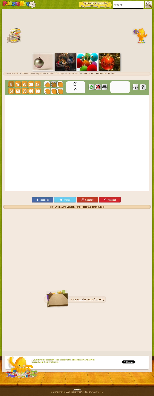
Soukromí (77, 390)
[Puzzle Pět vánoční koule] (65, 70)
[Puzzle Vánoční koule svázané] (87, 70)
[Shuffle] (92, 87)
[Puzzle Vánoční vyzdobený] (43, 70)
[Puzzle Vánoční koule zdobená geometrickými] (109, 70)
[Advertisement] (77, 31)
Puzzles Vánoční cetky (90, 299)
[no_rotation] (98, 87)
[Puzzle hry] (19, 4)
